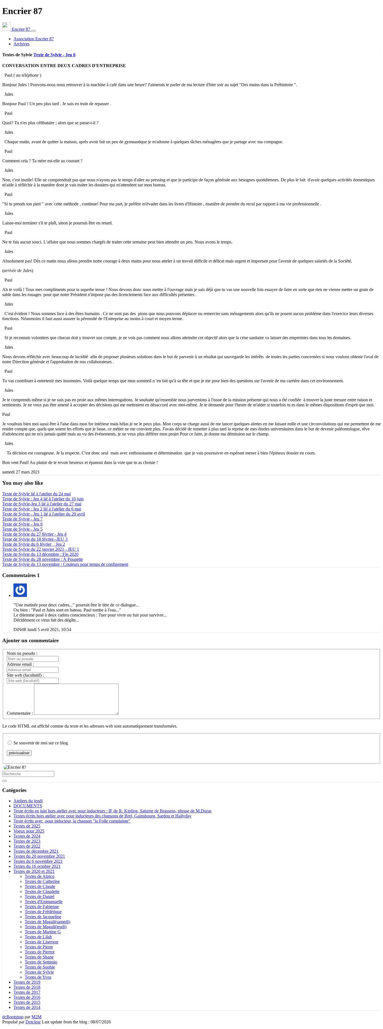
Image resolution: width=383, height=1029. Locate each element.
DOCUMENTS (27, 805)
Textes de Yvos (38, 977)
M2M (36, 1016)
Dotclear (33, 1021)
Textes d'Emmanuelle (44, 901)
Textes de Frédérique (43, 911)
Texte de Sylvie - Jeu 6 (54, 54)
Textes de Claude (40, 886)
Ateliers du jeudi (28, 800)
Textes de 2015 (26, 1002)
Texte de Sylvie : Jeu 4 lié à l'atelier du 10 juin (43, 498)
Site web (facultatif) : (25, 675)
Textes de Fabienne (42, 906)
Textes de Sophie (40, 967)
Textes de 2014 (26, 1007)
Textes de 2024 (26, 836)
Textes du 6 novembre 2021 (38, 861)
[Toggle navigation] (33, 31)
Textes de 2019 (26, 982)
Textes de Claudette (42, 891)
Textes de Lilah (38, 936)
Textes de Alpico (39, 876)
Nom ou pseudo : (22, 653)
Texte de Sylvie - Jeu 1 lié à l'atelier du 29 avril (43, 514)
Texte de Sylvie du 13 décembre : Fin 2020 (40, 554)
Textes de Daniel (39, 896)
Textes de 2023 (26, 841)
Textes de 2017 (26, 992)
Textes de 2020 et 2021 (34, 871)
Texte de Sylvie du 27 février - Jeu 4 (34, 534)
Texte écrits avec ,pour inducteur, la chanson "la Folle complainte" (71, 821)
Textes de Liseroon (41, 941)
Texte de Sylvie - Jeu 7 (22, 519)
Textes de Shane (39, 957)
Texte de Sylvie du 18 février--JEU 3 (35, 539)
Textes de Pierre (39, 946)
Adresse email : (20, 664)
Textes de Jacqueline (43, 916)
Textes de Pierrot (39, 952)
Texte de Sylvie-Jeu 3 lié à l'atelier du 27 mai (41, 503)
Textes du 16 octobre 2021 (37, 866)
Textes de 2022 (26, 846)
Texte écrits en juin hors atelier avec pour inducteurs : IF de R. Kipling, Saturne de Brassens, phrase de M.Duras (112, 810)
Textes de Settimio (41, 962)
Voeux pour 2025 (28, 831)
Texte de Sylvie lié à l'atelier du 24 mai (36, 493)
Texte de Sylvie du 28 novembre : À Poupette (42, 559)
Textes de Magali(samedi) (47, 921)
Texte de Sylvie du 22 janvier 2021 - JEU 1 (40, 549)
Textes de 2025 (26, 826)
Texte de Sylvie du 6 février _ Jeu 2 (33, 544)
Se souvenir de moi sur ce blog (40, 742)
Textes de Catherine (42, 881)
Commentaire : (20, 713)
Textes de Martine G (43, 931)
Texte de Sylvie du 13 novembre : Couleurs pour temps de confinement (65, 564)
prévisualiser (19, 753)
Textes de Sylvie (39, 972)
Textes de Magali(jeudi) (45, 926)
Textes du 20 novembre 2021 (39, 856)
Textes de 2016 (26, 997)
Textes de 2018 (26, 987)
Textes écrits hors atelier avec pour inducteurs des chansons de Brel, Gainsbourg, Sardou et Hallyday (102, 816)
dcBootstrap (13, 1016)
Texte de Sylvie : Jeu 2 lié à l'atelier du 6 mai (41, 509)
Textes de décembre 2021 (36, 851)
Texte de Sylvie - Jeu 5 (22, 529)
